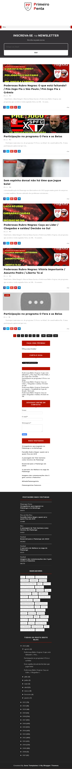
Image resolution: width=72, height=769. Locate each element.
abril (26, 687)
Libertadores (10, 161)
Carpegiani (33, 580)
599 (43, 335)
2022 (24, 702)
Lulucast (23, 613)
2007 (24, 755)
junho (26, 680)
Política (31, 623)
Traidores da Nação (27, 629)
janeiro (27, 698)
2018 (24, 716)
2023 (24, 646)
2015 (24, 727)
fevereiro (27, 694)
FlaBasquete (43, 593)
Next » (49, 335)
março (27, 691)
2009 (24, 748)
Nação (37, 616)
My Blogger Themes (49, 765)
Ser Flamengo (25, 626)
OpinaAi (32, 620)
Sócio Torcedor (37, 626)
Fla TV (35, 593)
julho (26, 677)
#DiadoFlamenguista (30, 481)
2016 (24, 723)
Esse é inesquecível (27, 587)
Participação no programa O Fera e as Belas (33, 136)
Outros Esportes (42, 620)
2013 (24, 734)
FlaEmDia (24, 596)
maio (26, 684)
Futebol (36, 600)
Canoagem (24, 580)
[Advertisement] (36, 19)
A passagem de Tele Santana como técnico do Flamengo (34, 529)
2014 (24, 730)
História (44, 606)
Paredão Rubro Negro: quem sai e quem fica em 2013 (33, 518)
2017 (24, 720)
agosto (27, 649)
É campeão (39, 629)
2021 (24, 706)
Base (22, 577)
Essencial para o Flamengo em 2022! (34, 539)
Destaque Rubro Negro (28, 583)
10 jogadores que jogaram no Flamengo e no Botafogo (31, 507)
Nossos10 (24, 620)
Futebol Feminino (41, 603)
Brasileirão (30, 577)
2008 (24, 752)
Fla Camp (40, 590)
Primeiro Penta (41, 623)
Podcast (23, 623)
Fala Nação (39, 587)
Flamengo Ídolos (26, 600)
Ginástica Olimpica (27, 606)
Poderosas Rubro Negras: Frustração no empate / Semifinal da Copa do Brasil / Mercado (35, 389)
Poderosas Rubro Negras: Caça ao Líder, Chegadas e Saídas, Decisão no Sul (35, 394)
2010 (24, 745)
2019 (24, 713)
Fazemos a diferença (28, 590)
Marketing (41, 613)
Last (55, 335)
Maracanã (32, 613)
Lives (7, 117)
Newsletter (44, 616)
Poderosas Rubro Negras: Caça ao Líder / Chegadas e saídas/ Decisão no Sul (35, 383)
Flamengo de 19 (44, 596)
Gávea (37, 606)
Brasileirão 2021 (41, 577)
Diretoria (47, 583)
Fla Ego (47, 590)
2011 (24, 741)
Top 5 (46, 626)
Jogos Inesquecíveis (27, 610)
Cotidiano (43, 580)
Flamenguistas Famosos (31, 485)
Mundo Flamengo (26, 616)
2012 (24, 738)
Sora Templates (31, 765)
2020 (24, 709)
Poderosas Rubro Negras (15, 67)
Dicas (40, 583)
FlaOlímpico (33, 596)
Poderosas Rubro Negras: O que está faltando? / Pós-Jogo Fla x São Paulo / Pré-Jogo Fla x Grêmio (35, 89)
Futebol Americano (27, 603)
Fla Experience (25, 593)
